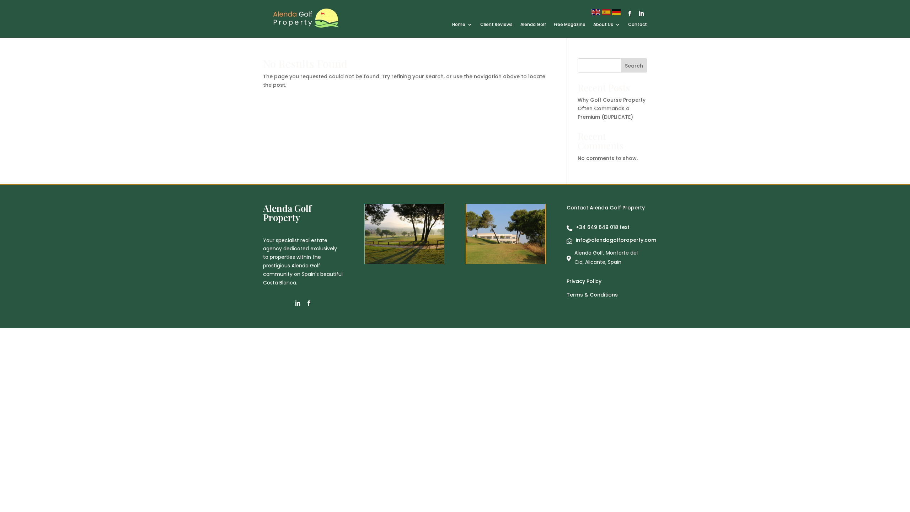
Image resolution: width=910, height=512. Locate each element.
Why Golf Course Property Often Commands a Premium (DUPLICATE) (612, 108)
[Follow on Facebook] (630, 13)
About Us (603, 24)
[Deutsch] (617, 11)
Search (634, 65)
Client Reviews (496, 24)
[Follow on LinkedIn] (641, 13)
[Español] (607, 11)
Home (458, 24)
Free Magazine (569, 24)
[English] (597, 11)
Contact (637, 24)
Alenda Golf (533, 24)
